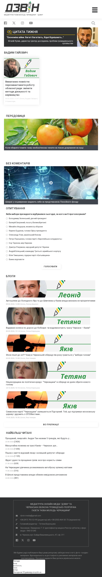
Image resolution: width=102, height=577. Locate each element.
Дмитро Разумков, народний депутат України (29, 247)
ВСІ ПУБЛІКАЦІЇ (51, 424)
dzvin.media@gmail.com (30, 516)
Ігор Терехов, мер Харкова (20, 243)
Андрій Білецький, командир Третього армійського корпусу (35, 251)
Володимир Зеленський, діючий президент (28, 218)
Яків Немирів (31, 358)
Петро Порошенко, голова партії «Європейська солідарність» (35, 239)
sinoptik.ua (36, 572)
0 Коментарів (10, 101)
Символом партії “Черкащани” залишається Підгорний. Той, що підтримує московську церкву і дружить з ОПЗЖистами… (50, 412)
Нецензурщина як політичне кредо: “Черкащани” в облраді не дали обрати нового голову (48, 383)
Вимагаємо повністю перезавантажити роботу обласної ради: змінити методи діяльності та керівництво (20, 88)
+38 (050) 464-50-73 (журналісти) (65, 520)
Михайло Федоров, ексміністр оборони (26, 227)
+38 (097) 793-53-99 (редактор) (33, 520)
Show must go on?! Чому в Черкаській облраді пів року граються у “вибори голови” (48, 355)
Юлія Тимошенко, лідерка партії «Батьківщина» (29, 255)
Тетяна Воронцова (33, 331)
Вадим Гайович (31, 99)
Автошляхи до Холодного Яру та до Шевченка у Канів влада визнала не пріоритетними (50, 300)
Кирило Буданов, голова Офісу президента (28, 231)
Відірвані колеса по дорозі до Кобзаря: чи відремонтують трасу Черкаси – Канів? (48, 328)
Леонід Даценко (32, 304)
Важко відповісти (16, 259)
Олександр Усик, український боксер (25, 235)
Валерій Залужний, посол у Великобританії (27, 222)
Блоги (22, 99)
